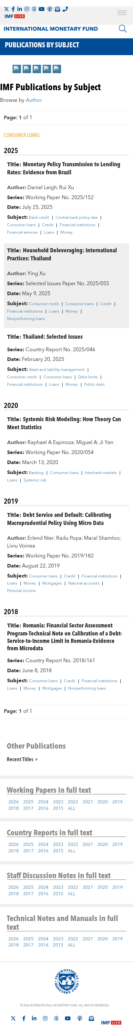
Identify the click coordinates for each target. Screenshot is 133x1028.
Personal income (21, 591)
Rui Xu (66, 187)
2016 (43, 808)
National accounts (83, 584)
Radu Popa (69, 538)
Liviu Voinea (21, 545)
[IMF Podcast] (49, 9)
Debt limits (87, 377)
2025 (28, 802)
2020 (102, 802)
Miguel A (86, 442)
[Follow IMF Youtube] (42, 9)
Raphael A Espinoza (50, 442)
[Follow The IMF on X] (6, 9)
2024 (43, 802)
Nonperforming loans (26, 319)
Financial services (22, 233)
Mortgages (52, 584)
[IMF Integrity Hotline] (65, 9)
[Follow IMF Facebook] (13, 9)
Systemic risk (35, 480)
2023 (58, 802)
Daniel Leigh (42, 187)
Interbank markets (101, 473)
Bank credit (39, 218)
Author (34, 100)
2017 (28, 808)
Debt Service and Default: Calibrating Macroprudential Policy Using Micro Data (59, 518)
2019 (117, 802)
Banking (36, 473)
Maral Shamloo (102, 538)
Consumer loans (21, 225)
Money (66, 233)
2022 (73, 802)
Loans (49, 233)
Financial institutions (77, 225)
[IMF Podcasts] (79, 1018)
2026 (13, 802)
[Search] (123, 29)
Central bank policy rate (76, 218)
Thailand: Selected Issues (53, 336)
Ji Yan (106, 442)
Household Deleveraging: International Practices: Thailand (62, 254)
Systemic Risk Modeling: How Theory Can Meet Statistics (64, 422)
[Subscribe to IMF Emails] (57, 9)
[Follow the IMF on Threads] (34, 9)
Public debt (94, 385)
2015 (58, 808)
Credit (47, 225)
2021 (88, 802)
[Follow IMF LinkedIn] (19, 9)
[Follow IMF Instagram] (27, 9)
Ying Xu (36, 273)
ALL (72, 808)
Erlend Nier (40, 538)
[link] (17, 69)
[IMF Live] (111, 1018)
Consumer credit (44, 304)
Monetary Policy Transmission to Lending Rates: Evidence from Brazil (63, 168)
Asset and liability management (57, 370)
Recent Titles (20, 759)
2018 (13, 808)
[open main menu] (122, 13)
